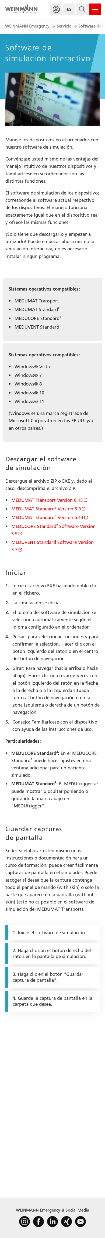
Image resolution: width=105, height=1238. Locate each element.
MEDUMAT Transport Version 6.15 (47, 500)
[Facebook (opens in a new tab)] (39, 1221)
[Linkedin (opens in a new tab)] (53, 1221)
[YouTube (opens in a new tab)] (81, 1221)
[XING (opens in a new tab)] (67, 1221)
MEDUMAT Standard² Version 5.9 (46, 508)
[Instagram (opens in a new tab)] (25, 1221)
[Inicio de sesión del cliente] (56, 9)
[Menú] (95, 9)
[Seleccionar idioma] (69, 9)
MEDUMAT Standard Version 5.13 (47, 517)
